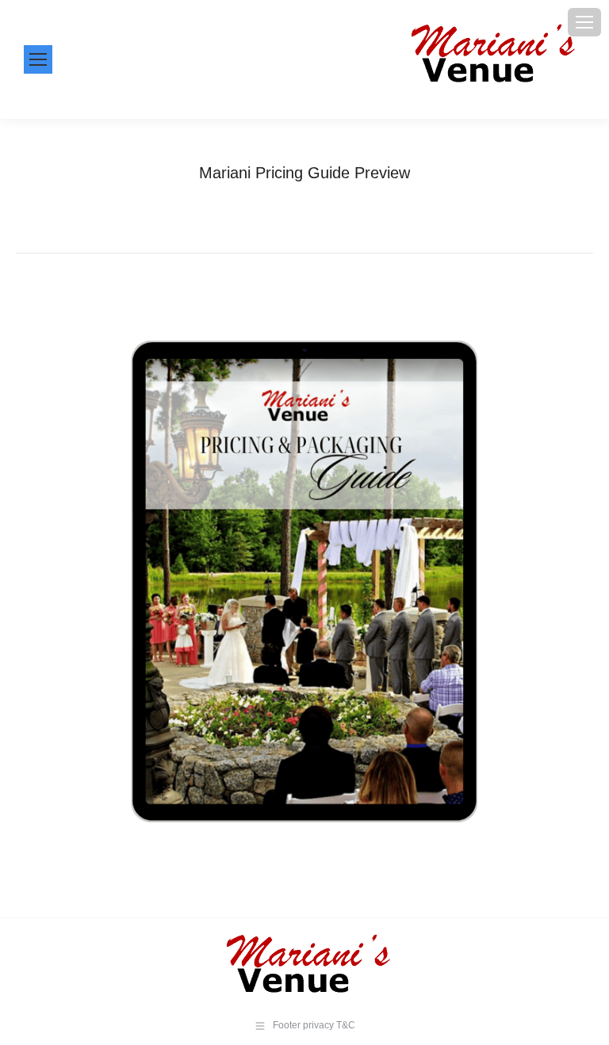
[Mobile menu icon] (584, 22)
